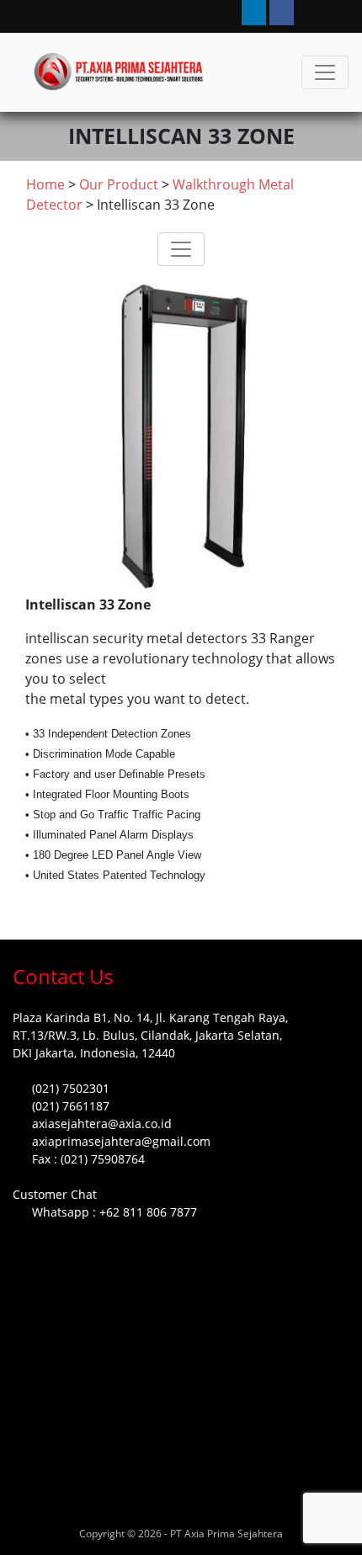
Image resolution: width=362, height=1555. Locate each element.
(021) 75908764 (103, 1159)
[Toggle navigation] (325, 72)
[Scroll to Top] (32, 1526)
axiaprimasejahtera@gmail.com (121, 1141)
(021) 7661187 (70, 1106)
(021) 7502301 (70, 1088)
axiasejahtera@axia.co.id (102, 1124)
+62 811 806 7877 (148, 1212)
